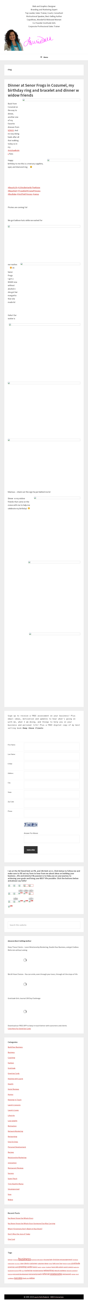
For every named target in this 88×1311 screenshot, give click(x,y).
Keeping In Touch (14, 1100)
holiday (44, 1267)
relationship (56, 1273)
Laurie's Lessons (14, 1105)
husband (48, 1267)
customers (41, 1263)
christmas (17, 1263)
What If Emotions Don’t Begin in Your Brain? (25, 1229)
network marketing (60, 1271)
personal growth (35, 1274)
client (21, 1263)
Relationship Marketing (17, 1157)
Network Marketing (15, 1131)
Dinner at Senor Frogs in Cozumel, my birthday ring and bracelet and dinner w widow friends (43, 90)
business (24, 1259)
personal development (21, 1274)
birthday (10, 1259)
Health (10, 1084)
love (23, 1270)
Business (11, 1052)
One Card (11, 1239)
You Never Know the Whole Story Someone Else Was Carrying (31, 1223)
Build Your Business (15, 1047)
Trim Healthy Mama (15, 1184)
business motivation (37, 1259)
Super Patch (12, 1178)
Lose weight (12, 1121)
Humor (10, 1094)
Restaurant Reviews (15, 1168)
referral (45, 1273)
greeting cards (25, 1266)
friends (65, 1263)
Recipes (11, 1152)
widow (32, 1278)
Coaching (11, 1057)
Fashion (11, 1063)
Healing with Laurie (15, 1078)
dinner (46, 1263)
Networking (12, 1136)
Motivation (12, 1126)
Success (11, 1173)
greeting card (13, 1267)
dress (50, 1263)
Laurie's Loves (13, 1110)
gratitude (75, 1263)
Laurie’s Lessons (68, 1267)
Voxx (9, 1194)
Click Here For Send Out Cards (19, 1028)
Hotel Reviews (13, 1089)
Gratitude (11, 1068)
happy (34, 1267)
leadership (76, 1267)
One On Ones (13, 1142)
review (73, 1274)
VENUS (11, 130)
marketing (28, 1270)
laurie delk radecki (57, 1267)
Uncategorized (13, 1189)
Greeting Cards (13, 1073)
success (18, 1277)
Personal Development (17, 1147)
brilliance (15, 1259)
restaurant (66, 1274)
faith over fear (57, 1263)
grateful (69, 1263)
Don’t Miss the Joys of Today (19, 1234)
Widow (10, 1199)
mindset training (38, 1271)
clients (26, 1263)
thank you (26, 1278)
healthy (39, 1267)
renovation (12, 1163)
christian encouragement (62, 1259)
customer (33, 1263)
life (20, 1271)
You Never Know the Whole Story (20, 1218)
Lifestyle (11, 1115)
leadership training (13, 1270)
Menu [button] (46, 57)
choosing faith (47, 1260)
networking (48, 1270)
